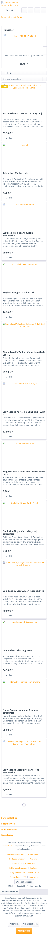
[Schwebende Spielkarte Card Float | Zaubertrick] (24, 752)
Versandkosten (8, 846)
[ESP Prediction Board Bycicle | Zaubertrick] (24, 43)
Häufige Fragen (33, 854)
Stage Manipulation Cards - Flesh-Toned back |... (24, 473)
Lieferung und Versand (16, 872)
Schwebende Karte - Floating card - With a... (24, 413)
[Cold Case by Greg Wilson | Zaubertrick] (24, 573)
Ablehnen (14, 924)
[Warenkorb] (43, 10)
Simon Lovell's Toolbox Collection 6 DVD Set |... (24, 353)
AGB (24, 877)
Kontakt (33, 868)
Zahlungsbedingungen (18, 868)
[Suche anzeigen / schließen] (24, 10)
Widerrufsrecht (33, 872)
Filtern (8, 73)
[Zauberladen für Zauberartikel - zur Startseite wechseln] (12, 3)
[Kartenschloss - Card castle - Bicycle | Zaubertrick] (24, 96)
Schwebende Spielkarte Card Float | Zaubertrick (22, 771)
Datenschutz (15, 877)
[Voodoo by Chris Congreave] (24, 633)
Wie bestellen (30, 863)
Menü (9, 10)
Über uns (33, 859)
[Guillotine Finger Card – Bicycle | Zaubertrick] (24, 514)
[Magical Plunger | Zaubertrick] (24, 275)
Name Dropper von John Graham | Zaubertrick (21, 711)
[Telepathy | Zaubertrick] (24, 156)
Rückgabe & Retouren (18, 859)
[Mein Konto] (37, 10)
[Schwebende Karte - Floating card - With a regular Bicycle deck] (24, 394)
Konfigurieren (24, 931)
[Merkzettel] (30, 10)
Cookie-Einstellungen (15, 854)
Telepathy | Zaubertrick (15, 173)
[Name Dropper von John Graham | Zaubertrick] (24, 693)
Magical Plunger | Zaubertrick (19, 292)
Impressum (33, 877)
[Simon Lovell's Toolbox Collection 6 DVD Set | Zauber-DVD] (24, 335)
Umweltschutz (16, 863)
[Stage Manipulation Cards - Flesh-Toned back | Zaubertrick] (24, 454)
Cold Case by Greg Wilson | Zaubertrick (23, 591)
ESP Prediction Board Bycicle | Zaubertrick (24, 55)
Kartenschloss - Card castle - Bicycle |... (23, 113)
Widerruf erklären (24, 882)
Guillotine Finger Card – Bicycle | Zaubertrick (20, 532)
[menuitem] (7, 10)
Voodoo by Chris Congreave (17, 650)
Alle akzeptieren (30, 924)
